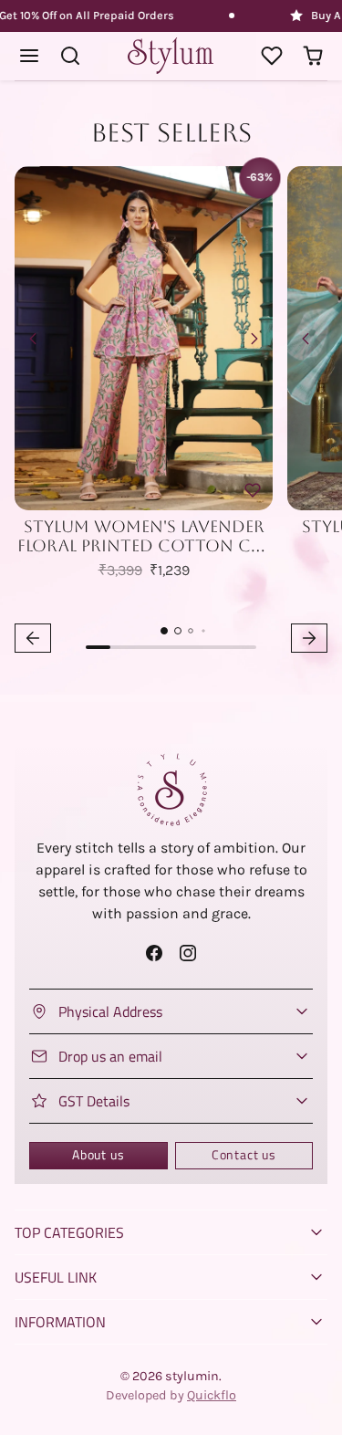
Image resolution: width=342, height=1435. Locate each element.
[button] (29, 56)
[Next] (254, 338)
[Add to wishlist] (253, 490)
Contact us (244, 1155)
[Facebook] (154, 952)
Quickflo (211, 1395)
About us (98, 1155)
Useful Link (56, 1277)
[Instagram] (188, 952)
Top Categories (69, 1232)
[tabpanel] (171, 413)
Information (60, 1322)
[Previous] (33, 338)
